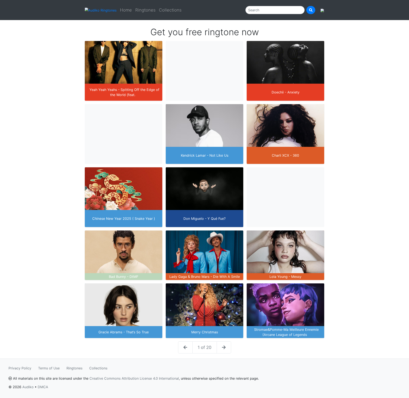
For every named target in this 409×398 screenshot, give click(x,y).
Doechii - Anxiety (286, 92)
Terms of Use (49, 368)
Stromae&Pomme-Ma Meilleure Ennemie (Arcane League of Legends (286, 332)
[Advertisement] (204, 71)
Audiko (28, 387)
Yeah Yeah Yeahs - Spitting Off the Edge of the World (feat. (124, 92)
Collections (170, 10)
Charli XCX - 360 (285, 155)
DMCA (43, 387)
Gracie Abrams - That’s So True (123, 332)
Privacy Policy (20, 368)
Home (126, 10)
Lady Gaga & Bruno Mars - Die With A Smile (204, 276)
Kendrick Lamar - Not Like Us (204, 155)
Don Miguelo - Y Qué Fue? (204, 218)
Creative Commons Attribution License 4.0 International (134, 378)
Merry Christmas (204, 332)
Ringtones (145, 10)
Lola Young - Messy (285, 276)
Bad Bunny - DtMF (123, 276)
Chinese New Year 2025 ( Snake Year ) (123, 218)
